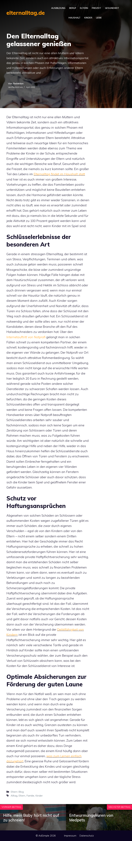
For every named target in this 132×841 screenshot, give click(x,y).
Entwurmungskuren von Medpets (91, 817)
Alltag (14, 795)
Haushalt (74, 17)
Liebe (99, 17)
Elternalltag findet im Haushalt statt (59, 174)
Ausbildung (58, 8)
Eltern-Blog (17, 791)
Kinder (88, 17)
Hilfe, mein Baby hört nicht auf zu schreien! (31, 817)
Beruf (72, 8)
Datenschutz (87, 835)
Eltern (84, 8)
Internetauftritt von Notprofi (25, 337)
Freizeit (96, 8)
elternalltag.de (25, 12)
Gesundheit (112, 8)
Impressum (70, 835)
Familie (30, 795)
